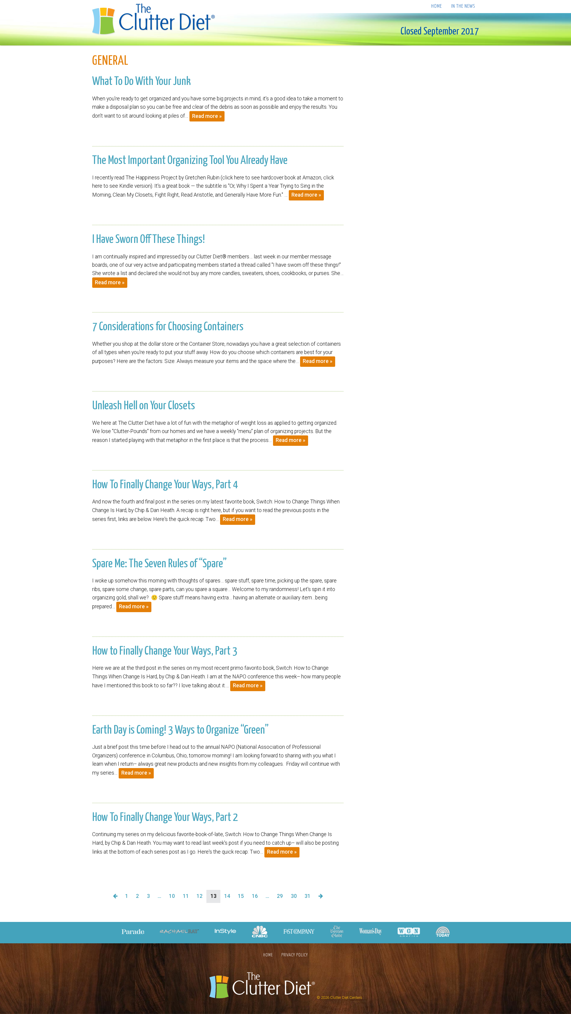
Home (436, 6)
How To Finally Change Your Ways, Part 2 (165, 817)
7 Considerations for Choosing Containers (168, 327)
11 (186, 896)
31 (307, 896)
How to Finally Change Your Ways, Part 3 (164, 651)
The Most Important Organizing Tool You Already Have (190, 160)
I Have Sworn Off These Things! (148, 239)
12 (200, 896)
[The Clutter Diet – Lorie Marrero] (155, 20)
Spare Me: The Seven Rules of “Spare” (159, 564)
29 (280, 896)
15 (241, 896)
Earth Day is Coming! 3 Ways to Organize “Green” (180, 730)
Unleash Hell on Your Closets (143, 406)
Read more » (207, 116)
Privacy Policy (294, 955)
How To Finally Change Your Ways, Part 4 (165, 485)
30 (294, 896)
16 (255, 896)
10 (172, 896)
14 (227, 896)
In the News (463, 6)
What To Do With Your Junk (141, 81)
